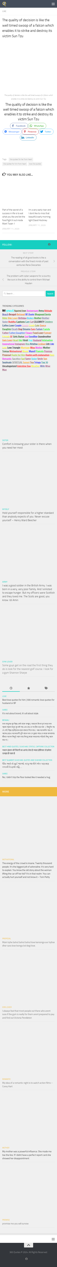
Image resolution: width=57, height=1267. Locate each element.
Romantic (6, 1079)
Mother (5, 1148)
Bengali (5, 720)
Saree (5, 710)
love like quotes (35, 164)
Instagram (20, 344)
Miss (32, 347)
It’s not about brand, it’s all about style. (20, 713)
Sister (5, 440)
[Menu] (53, 4)
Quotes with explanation (37, 355)
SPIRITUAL (17, 362)
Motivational (8, 859)
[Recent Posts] (11, 688)
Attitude (48, 310)
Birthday (22, 318)
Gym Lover (7, 661)
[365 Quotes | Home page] (5, 3)
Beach (5, 314)
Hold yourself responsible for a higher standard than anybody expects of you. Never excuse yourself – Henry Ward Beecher (28, 516)
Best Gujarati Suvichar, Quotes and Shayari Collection (27, 760)
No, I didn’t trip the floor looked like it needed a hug (26, 777)
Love (4, 696)
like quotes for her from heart (21, 159)
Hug (30, 340)
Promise (48, 351)
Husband (37, 340)
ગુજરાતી (10, 310)
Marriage (25, 347)
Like (4, 11)
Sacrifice (16, 358)
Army (4, 582)
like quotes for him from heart (14, 164)
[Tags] (46, 688)
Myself (5, 509)
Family (46, 329)
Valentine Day (24, 366)
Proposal (6, 939)
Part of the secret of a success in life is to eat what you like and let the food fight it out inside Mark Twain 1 (13, 216)
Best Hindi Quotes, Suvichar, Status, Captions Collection (28, 747)
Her (20, 340)
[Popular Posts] (28, 688)
